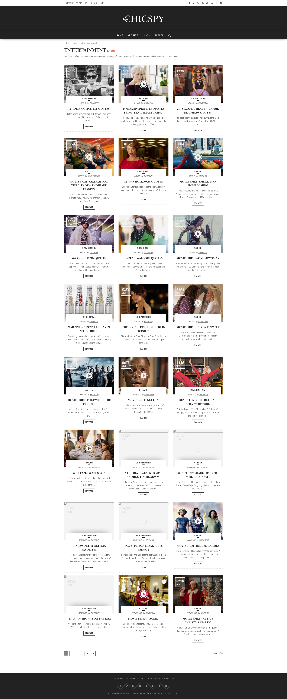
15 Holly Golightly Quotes (89, 108)
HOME (119, 35)
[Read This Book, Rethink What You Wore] (198, 375)
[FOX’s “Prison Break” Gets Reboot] (143, 521)
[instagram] (220, 3)
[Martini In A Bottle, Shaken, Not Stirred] (89, 303)
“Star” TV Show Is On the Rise (89, 618)
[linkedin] (211, 3)
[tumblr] (216, 3)
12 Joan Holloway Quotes (143, 181)
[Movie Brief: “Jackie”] (143, 594)
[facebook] (189, 3)
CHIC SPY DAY (97, 3)
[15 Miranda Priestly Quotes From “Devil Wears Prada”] (143, 84)
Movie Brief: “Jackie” (143, 618)
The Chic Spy (94, 103)
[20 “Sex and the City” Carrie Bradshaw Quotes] (198, 84)
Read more (89, 126)
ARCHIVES (134, 35)
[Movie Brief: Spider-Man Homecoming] (198, 157)
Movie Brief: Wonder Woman (198, 258)
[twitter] (193, 3)
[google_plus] (198, 3)
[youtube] (207, 3)
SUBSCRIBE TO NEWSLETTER (128, 678)
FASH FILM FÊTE (154, 35)
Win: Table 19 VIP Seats (89, 473)
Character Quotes (89, 98)
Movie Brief (89, 171)
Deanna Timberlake (93, 176)
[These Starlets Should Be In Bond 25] (143, 303)
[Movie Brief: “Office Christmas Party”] (198, 594)
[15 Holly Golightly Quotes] (89, 84)
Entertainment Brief (143, 317)
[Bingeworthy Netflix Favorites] (89, 521)
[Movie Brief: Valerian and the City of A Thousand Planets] (89, 157)
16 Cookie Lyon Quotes (89, 258)
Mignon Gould (148, 103)
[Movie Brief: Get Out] (143, 375)
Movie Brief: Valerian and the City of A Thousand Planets (89, 185)
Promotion (89, 463)
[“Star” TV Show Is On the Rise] (89, 594)
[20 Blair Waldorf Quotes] (143, 234)
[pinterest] (202, 3)
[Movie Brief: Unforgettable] (198, 303)
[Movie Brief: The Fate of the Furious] (89, 375)
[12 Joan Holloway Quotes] (143, 157)
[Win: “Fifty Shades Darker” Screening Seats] (198, 448)
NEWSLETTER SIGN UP (76, 3)
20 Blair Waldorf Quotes (143, 258)
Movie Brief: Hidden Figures (198, 545)
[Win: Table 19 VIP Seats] (89, 448)
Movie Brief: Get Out (143, 400)
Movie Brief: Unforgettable (198, 327)
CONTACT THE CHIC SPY (161, 678)
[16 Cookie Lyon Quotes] (89, 234)
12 (88, 653)
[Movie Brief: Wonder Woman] (198, 234)
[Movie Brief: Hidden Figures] (198, 521)
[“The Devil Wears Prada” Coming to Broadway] (143, 448)
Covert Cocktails (89, 317)
